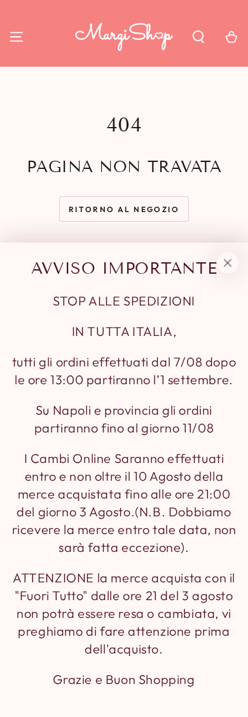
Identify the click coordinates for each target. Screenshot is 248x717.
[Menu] (16, 37)
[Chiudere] (228, 263)
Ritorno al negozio (124, 209)
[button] (198, 37)
